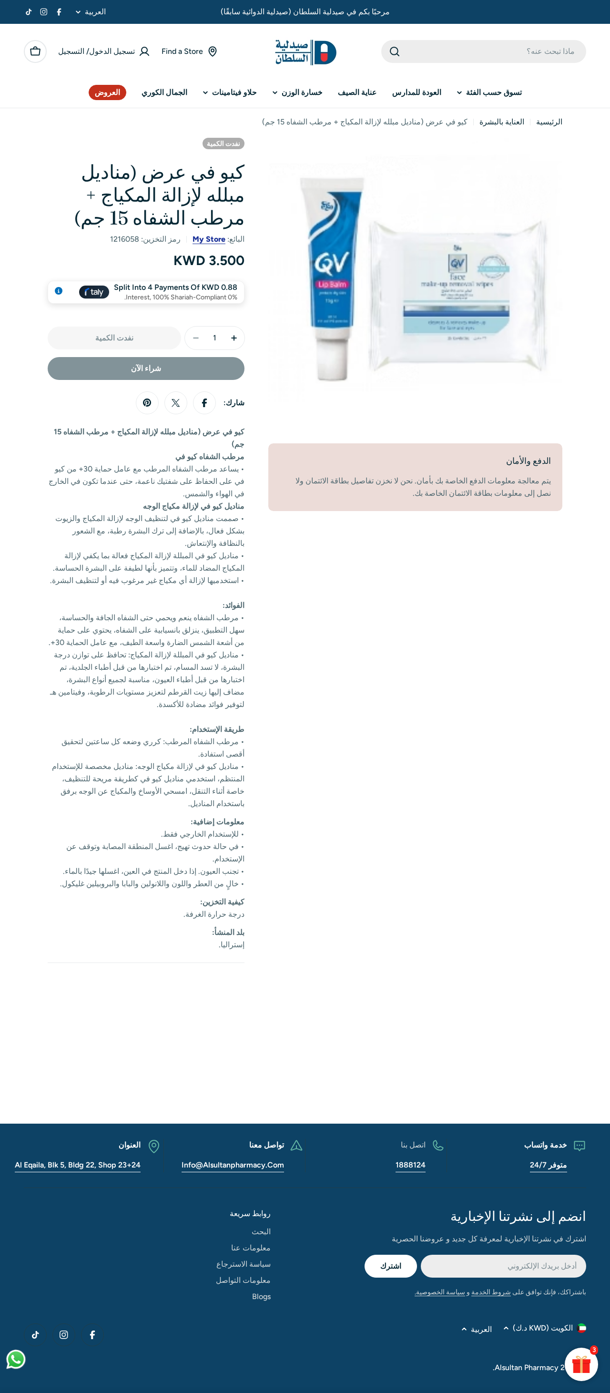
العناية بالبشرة (501, 121)
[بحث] (394, 51)
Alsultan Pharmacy (527, 1367)
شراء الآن (146, 368)
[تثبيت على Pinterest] (147, 402)
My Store (209, 239)
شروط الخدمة (491, 1292)
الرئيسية (549, 121)
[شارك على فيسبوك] (204, 402)
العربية (95, 12)
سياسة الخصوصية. (440, 1292)
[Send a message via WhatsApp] (16, 1359)
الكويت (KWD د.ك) (543, 1327)
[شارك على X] (175, 402)
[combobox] (483, 51)
